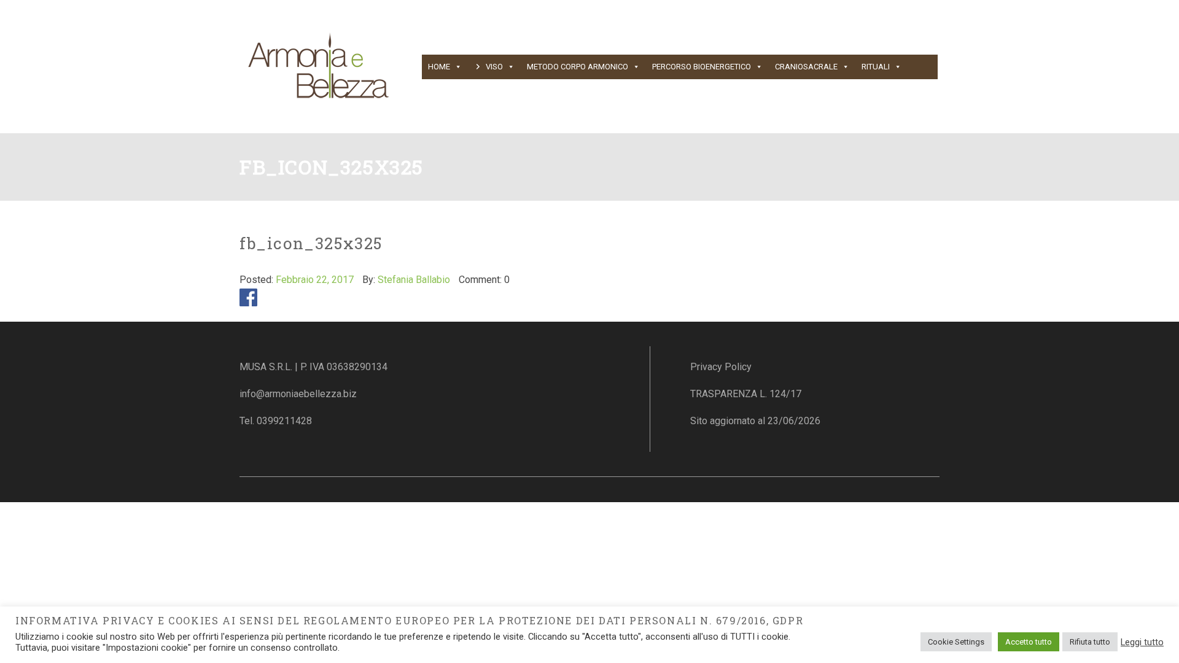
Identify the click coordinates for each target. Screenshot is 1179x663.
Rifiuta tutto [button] (1090, 641)
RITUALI (876, 66)
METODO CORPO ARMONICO (577, 66)
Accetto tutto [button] (1028, 641)
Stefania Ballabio (414, 279)
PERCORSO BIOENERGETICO (701, 66)
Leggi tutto (1142, 642)
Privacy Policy (721, 367)
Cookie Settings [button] (956, 641)
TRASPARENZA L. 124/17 (745, 394)
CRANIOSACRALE (806, 66)
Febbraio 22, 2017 (315, 279)
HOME (439, 66)
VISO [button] (494, 66)
